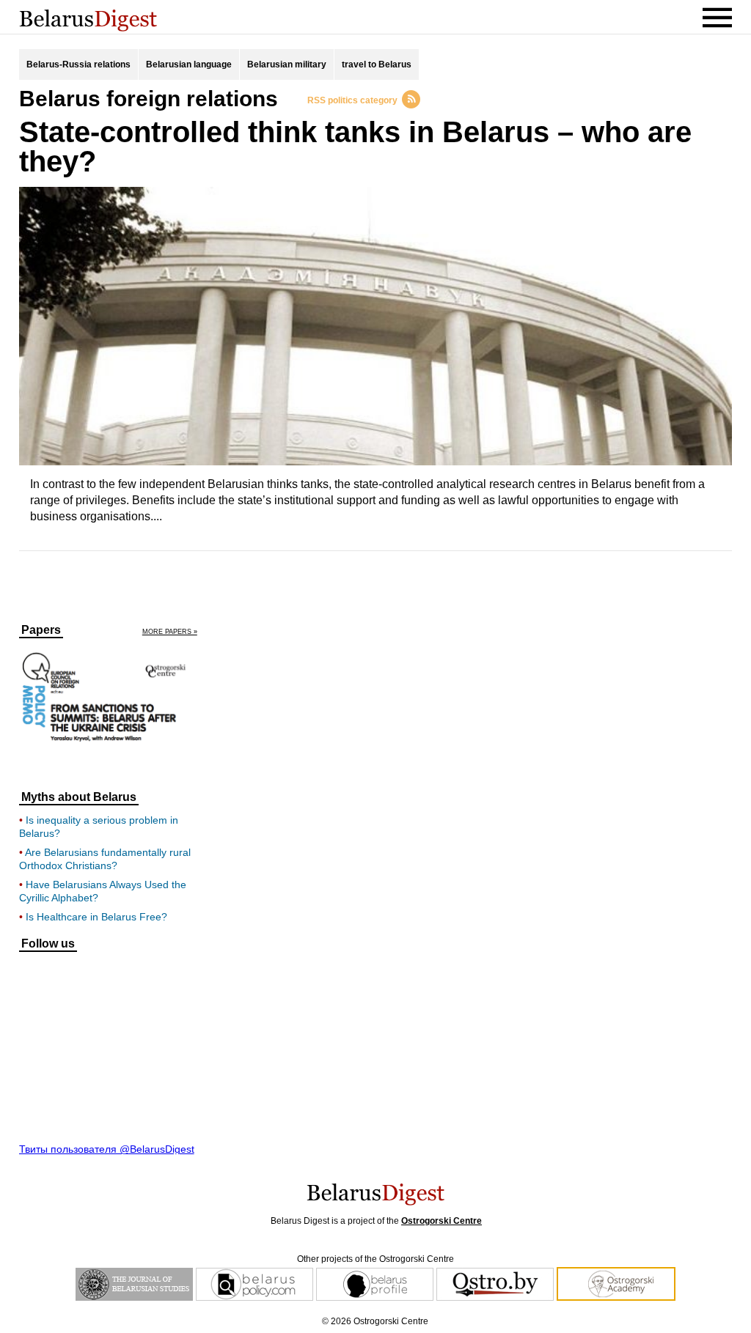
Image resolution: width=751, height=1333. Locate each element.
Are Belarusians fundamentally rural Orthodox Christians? (105, 858)
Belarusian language (189, 64)
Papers (41, 630)
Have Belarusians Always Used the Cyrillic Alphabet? (102, 891)
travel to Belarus (376, 64)
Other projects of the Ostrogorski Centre (375, 1259)
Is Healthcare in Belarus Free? (96, 917)
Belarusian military (286, 64)
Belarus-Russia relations (78, 64)
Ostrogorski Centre (441, 1221)
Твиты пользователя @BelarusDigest (106, 1149)
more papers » (169, 632)
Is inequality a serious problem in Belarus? (98, 826)
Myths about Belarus (78, 797)
